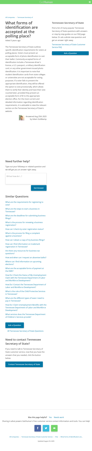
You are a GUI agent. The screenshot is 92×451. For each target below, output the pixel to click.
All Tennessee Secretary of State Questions (25, 331)
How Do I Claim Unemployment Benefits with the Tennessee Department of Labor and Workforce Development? (25, 307)
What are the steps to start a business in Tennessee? (22, 210)
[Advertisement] (26, 140)
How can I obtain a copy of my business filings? (25, 240)
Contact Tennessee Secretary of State (24, 364)
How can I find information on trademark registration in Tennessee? (22, 245)
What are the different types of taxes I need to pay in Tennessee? (24, 299)
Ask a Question (14, 325)
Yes (50, 417)
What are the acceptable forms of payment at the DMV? (24, 269)
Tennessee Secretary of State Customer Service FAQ (68, 45)
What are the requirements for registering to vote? (24, 203)
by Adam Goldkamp (38, 119)
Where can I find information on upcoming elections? (23, 263)
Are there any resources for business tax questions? (22, 252)
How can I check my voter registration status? (24, 229)
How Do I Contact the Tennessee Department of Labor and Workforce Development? (25, 285)
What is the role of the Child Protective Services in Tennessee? (25, 292)
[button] (90, 2)
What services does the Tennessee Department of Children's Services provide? (25, 315)
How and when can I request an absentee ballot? (25, 257)
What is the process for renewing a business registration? (24, 223)
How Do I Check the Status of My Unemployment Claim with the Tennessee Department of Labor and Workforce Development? (25, 278)
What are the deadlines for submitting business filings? (25, 217)
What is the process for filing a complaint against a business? (22, 234)
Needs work (59, 417)
